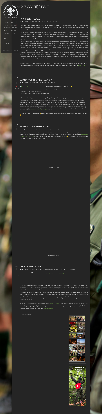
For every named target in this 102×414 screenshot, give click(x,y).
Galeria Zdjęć (10, 25)
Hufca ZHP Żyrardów (55, 303)
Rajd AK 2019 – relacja (30, 19)
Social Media (9, 33)
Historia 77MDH (11, 28)
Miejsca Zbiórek (11, 30)
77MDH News (9, 22)
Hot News (36, 82)
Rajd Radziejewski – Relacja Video (34, 126)
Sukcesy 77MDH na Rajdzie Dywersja (36, 80)
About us (8, 36)
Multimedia (45, 129)
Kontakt (7, 38)
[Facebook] (4, 43)
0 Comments (54, 21)
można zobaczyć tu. (48, 308)
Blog (32, 82)
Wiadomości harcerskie (53, 269)
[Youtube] (8, 43)
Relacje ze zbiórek (43, 269)
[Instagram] (6, 43)
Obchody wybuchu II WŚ (31, 266)
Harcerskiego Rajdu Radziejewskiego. (39, 109)
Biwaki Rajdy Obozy (36, 21)
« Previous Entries (26, 314)
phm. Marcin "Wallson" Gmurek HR (10, 50)
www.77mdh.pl (9, 47)
